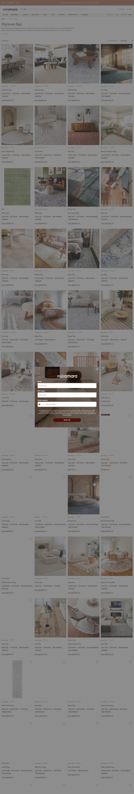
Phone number (43, 400)
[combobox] (41, 404)
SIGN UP (67, 420)
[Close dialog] (97, 369)
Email (39, 381)
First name (41, 391)
